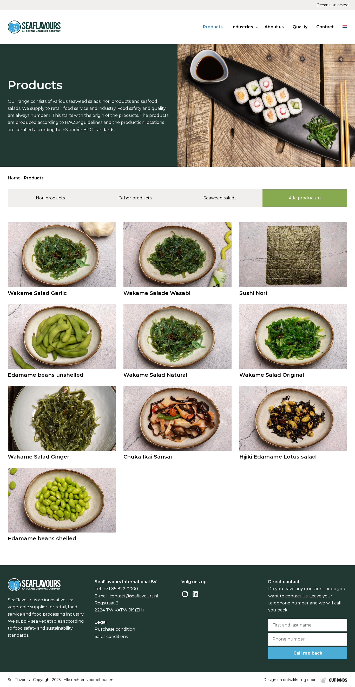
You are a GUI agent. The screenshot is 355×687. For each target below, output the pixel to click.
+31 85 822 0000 (121, 588)
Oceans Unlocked (333, 5)
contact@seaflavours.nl (133, 596)
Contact (325, 26)
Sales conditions (111, 636)
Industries (242, 26)
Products (213, 26)
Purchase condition (115, 629)
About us (274, 26)
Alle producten (305, 198)
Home (14, 178)
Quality (300, 26)
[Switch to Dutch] (345, 26)
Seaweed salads (219, 198)
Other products (135, 198)
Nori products (50, 198)
